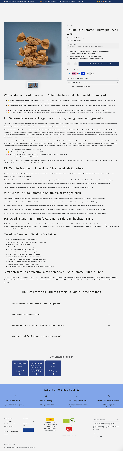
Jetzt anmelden (75, 232)
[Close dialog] (86, 203)
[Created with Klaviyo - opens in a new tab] (61, 249)
